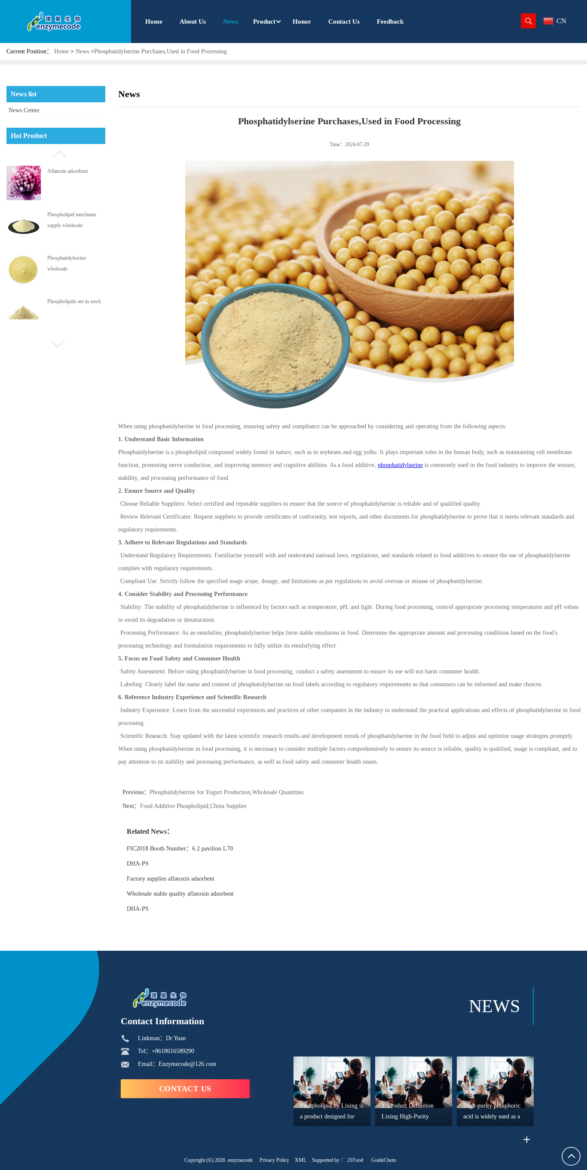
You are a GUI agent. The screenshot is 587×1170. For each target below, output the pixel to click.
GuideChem (383, 1160)
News (82, 51)
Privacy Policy (274, 1160)
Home (61, 51)
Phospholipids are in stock (74, 311)
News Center (24, 110)
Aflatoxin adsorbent (67, 181)
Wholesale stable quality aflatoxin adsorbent (180, 894)
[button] (55, 152)
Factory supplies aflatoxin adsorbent (170, 878)
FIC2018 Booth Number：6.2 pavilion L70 (180, 848)
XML (300, 1160)
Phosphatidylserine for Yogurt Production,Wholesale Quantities (226, 792)
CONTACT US (185, 1088)
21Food (355, 1160)
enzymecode (240, 1160)
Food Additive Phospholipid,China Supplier (193, 806)
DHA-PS (138, 863)
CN (561, 21)
